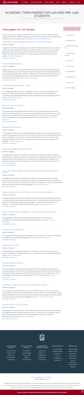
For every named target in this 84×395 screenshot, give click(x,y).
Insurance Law (26, 355)
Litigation (26, 357)
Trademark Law (42, 359)
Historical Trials (11, 353)
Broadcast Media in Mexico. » (12, 64)
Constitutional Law (11, 350)
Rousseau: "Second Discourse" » (13, 230)
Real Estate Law (11, 357)
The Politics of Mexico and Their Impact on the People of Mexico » (25, 285)
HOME (26, 2)
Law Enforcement (26, 353)
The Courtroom (27, 350)
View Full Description (15, 56)
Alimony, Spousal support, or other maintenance (72, 351)
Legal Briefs (11, 359)
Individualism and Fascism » (11, 127)
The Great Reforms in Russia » (12, 263)
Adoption (73, 360)
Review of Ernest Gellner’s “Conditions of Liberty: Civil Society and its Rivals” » (29, 212)
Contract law (57, 360)
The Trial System (26, 359)
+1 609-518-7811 (48, 377)
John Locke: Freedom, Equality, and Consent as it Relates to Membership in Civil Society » (30, 171)
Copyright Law (42, 355)
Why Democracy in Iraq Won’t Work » (15, 304)
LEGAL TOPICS (49, 2)
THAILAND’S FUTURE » (10, 245)
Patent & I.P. (42, 353)
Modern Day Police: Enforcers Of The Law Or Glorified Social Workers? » (27, 192)
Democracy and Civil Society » (12, 105)
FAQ (57, 2)
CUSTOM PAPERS (36, 2)
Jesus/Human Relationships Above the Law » (17, 149)
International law (57, 358)
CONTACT (72, 2)
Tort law (57, 356)
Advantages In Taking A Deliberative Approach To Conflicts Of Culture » (27, 42)
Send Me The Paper (9, 58)
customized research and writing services (37, 39)
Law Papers (34, 377)
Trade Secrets (42, 357)
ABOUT (64, 2)
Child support (72, 362)
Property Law (11, 355)
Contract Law (42, 350)
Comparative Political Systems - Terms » (16, 85)
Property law (57, 353)
